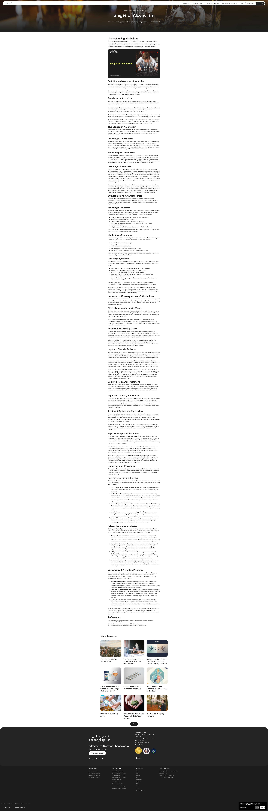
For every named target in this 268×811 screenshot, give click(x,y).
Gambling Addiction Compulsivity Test (168, 771)
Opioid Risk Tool (163, 773)
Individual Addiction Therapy (119, 788)
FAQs (137, 784)
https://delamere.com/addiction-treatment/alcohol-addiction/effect (128, 625)
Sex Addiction (186, 3)
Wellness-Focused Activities (119, 777)
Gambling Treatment (198, 3)
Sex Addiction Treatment (95, 773)
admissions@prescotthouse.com (109, 745)
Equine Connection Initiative (119, 773)
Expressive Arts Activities (118, 784)
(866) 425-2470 (250, 3)
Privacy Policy (6, 807)
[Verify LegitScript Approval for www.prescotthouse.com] (153, 751)
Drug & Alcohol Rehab (94, 775)
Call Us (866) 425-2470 (97, 753)
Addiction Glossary (140, 790)
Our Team (138, 781)
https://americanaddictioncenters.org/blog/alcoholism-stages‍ (126, 623)
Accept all (262, 807)
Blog (137, 777)
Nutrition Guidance (116, 779)
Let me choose (243, 807)
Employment (139, 779)
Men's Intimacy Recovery (118, 771)
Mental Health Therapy (94, 777)
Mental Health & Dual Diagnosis (229, 3)
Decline (257, 807)
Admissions (138, 775)
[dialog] (253, 806)
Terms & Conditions (20, 807)
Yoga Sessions (115, 781)
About (242, 3)
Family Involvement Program (119, 775)
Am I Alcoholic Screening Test (166, 777)
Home (137, 771)
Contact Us (260, 3)
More (134, 724)
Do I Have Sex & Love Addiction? (167, 775)
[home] (8, 3)
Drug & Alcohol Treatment (213, 3)
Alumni (137, 786)
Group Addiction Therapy (118, 786)
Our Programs (116, 768)
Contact (138, 788)
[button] (186, 3)
